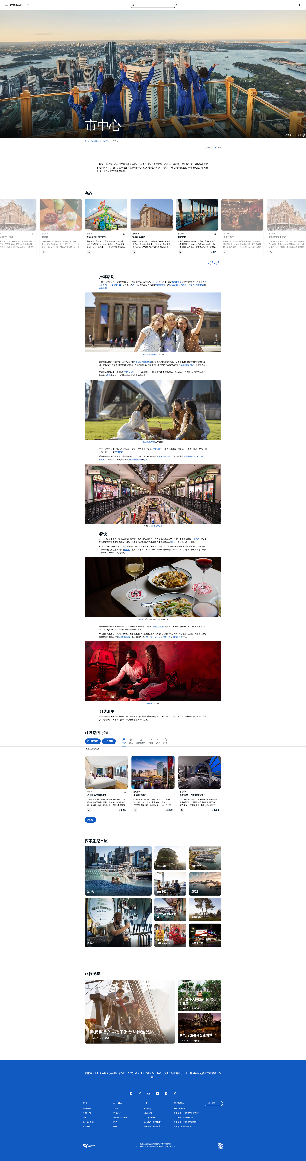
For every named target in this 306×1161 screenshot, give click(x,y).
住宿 (115, 1126)
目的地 (116, 1108)
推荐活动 (117, 1113)
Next (216, 262)
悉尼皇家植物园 (149, 442)
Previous (210, 262)
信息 (145, 1103)
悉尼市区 (106, 141)
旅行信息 (147, 1108)
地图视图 (94, 741)
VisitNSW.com (180, 1108)
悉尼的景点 (95, 141)
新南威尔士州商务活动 (183, 1117)
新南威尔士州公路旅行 (122, 1117)
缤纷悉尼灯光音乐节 (182, 1126)
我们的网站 (179, 1103)
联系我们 (87, 1108)
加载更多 (90, 820)
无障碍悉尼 (148, 1113)
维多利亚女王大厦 (155, 526)
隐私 (85, 1117)
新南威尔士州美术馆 (149, 354)
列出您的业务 (149, 1117)
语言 (213, 1103)
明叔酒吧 (148, 703)
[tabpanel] (153, 69)
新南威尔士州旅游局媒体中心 (186, 1122)
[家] (17, 5)
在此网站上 (118, 1103)
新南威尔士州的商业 (152, 1122)
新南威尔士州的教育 (152, 1126)
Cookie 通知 (88, 1122)
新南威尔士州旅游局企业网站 (186, 1113)
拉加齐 (141, 619)
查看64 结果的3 (92, 749)
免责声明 (87, 1113)
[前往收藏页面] (300, 5)
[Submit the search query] (132, 4)
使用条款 (87, 1126)
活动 (115, 1122)
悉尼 (85, 1103)
